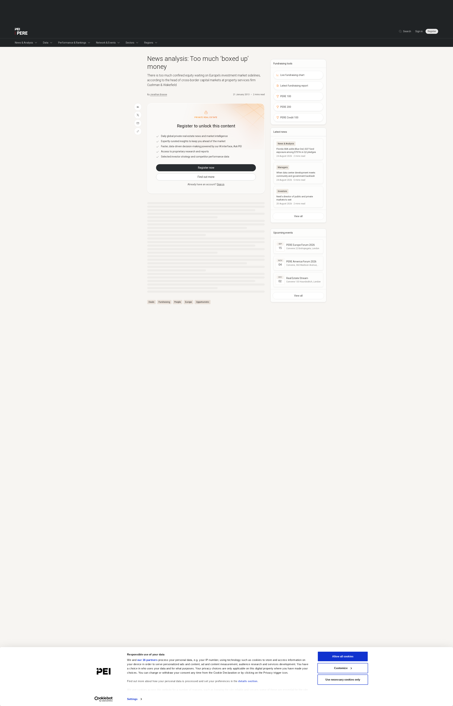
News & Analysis (24, 42)
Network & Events (106, 42)
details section (247, 681)
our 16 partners (147, 659)
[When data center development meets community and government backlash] (298, 172)
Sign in (419, 31)
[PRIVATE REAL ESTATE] (21, 31)
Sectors (130, 42)
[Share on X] (138, 115)
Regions (148, 42)
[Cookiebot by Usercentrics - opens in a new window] (103, 699)
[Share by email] (138, 123)
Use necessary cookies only (342, 679)
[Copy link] (138, 131)
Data (45, 42)
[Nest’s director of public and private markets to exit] (298, 196)
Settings (132, 699)
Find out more (205, 177)
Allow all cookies (342, 656)
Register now (206, 167)
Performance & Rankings (72, 42)
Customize (341, 668)
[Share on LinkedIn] (138, 107)
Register (432, 31)
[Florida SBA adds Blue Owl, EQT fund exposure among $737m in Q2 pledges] (298, 149)
